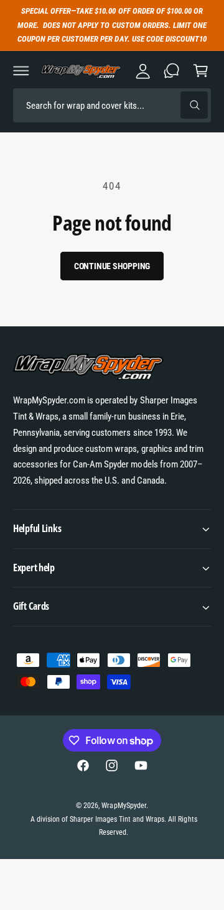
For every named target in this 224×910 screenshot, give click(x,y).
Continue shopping (112, 266)
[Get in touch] (171, 71)
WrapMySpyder (123, 805)
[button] (21, 71)
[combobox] (112, 105)
